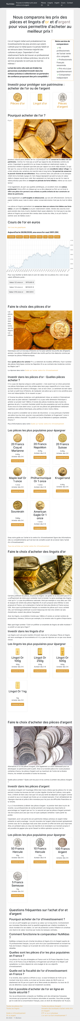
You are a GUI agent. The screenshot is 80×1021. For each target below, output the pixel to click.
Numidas (10, 4)
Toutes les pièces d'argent (51, 1006)
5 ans (51, 237)
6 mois (39, 237)
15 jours (19, 237)
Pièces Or (43, 4)
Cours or (63, 4)
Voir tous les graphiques (17, 227)
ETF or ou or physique (49, 1013)
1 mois (26, 237)
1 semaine (11, 237)
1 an (45, 237)
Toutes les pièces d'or (14, 1006)
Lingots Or (50, 4)
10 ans (57, 237)
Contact (70, 3)
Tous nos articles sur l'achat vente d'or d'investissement (28, 546)
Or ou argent (11, 1015)
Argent (56, 3)
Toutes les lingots (12, 1008)
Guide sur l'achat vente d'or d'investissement (41, 370)
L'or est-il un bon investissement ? (54, 1015)
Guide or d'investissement (15, 1013)
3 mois (33, 237)
